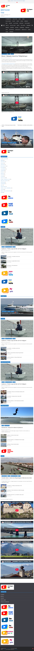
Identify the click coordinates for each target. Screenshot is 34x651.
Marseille (7, 27)
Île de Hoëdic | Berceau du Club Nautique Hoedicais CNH (15, 391)
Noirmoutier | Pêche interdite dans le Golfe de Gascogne (15, 490)
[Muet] (30, 518)
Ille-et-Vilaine (15, 23)
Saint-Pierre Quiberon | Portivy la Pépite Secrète (14, 357)
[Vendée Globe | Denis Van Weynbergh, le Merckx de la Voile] (17, 466)
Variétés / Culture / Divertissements (6, 190)
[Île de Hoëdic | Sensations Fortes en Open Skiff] (3, 397)
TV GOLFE (13, 21)
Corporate (11, 31)
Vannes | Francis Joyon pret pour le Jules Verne (8, 126)
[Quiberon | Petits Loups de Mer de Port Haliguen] (17, 237)
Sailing (7, 31)
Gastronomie (2, 164)
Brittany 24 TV (24, 29)
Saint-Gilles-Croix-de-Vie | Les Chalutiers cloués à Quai (15, 494)
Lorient (17, 21)
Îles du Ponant (8, 21)
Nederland (27, 27)
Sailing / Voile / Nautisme (4, 180)
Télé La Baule (23, 25)
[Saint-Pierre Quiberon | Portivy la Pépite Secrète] (3, 358)
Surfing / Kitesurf (3, 186)
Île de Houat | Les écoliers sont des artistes (25, 125)
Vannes (21, 21)
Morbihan (26, 21)
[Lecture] (1, 518)
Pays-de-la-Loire (12, 25)
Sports (3, 425)
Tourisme (7, 142)
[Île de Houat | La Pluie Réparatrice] (3, 266)
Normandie (28, 25)
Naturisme (2, 173)
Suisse (7, 29)
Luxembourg (22, 27)
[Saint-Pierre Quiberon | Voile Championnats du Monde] (3, 401)
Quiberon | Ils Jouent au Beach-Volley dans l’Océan (14, 144)
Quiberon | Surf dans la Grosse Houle (12, 435)
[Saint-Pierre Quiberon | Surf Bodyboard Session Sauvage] (3, 440)
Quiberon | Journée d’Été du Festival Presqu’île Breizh (18, 0)
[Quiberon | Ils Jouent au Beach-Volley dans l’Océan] (17, 130)
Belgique (16, 27)
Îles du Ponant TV (10, 311)
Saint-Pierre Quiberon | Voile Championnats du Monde (15, 400)
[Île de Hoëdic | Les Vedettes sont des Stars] (3, 257)
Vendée (2, 192)
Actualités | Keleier (3, 158)
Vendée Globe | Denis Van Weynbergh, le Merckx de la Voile (17, 478)
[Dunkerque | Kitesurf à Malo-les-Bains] (3, 445)
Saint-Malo (21, 23)
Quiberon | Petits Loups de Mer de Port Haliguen (14, 248)
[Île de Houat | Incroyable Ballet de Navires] (3, 262)
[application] (17, 510)
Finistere (10, 23)
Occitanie (2, 176)
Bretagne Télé (8, 146)
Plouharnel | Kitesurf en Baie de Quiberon (12, 427)
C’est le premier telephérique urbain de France (8, 63)
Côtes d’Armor (27, 23)
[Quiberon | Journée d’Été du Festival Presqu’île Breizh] (3, 353)
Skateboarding (3, 182)
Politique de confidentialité (5, 601)
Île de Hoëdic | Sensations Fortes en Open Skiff (14, 396)
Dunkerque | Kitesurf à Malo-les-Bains (13, 444)
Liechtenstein (11, 29)
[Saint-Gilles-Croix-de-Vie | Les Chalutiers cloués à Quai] (3, 495)
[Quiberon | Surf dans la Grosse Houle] (3, 436)
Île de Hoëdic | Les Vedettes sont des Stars (13, 256)
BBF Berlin (12, 27)
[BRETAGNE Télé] (2, 25)
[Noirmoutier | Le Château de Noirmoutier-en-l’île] (3, 486)
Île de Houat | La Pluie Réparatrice (12, 265)
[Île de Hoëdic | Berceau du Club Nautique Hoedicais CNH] (3, 392)
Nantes (18, 25)
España (29, 29)
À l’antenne (2, 594)
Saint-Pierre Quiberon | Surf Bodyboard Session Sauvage (15, 439)
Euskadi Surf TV (17, 29)
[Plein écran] (32, 518)
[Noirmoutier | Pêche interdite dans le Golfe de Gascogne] (3, 491)
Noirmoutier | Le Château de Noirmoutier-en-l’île (14, 485)
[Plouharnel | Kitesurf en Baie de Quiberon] (17, 415)
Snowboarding (3, 183)
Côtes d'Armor (3, 161)
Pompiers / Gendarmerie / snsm (5, 179)
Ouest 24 (7, 25)
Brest (7, 23)
